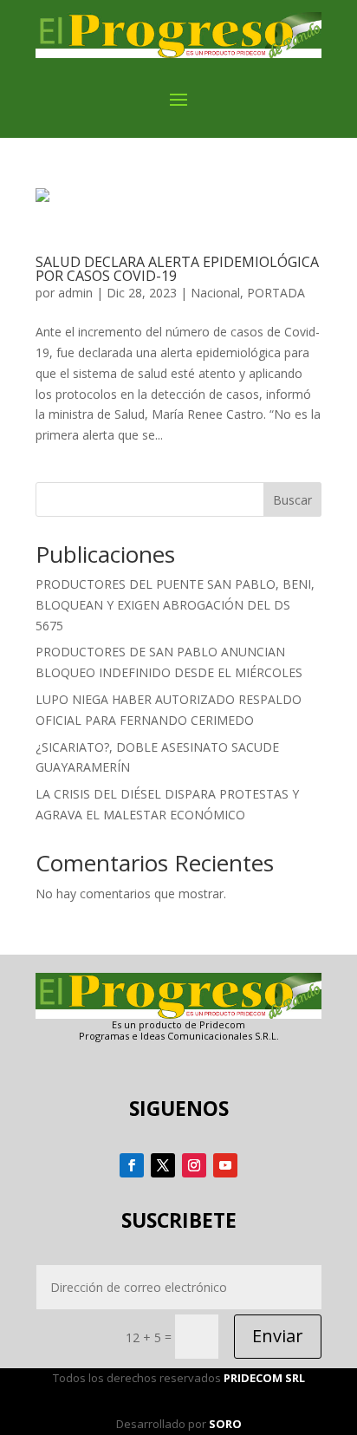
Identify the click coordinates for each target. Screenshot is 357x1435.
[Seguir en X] (163, 1165)
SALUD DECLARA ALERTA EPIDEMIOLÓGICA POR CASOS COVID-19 (177, 268)
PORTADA (276, 292)
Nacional (215, 292)
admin (75, 292)
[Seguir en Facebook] (132, 1165)
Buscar (292, 500)
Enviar (277, 1335)
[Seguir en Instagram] (194, 1165)
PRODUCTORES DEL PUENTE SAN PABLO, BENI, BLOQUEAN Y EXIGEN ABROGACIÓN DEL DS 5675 (175, 605)
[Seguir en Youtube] (225, 1165)
